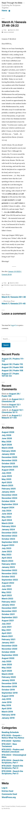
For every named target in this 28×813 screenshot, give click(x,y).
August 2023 (8, 545)
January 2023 (8, 567)
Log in (4, 788)
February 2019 (8, 715)
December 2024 (9, 495)
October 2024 (8, 501)
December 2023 (9, 532)
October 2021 (8, 614)
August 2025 (8, 470)
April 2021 (7, 633)
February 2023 (9, 564)
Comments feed (9, 794)
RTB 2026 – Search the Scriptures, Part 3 (12, 772)
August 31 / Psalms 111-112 (13, 360)
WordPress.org (9, 797)
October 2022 (8, 576)
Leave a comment (9, 32)
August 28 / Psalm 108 (12, 370)
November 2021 (9, 611)
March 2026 (7, 448)
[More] (9, 11)
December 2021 (9, 608)
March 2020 (7, 674)
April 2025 (7, 482)
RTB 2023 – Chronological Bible (14, 756)
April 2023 (7, 558)
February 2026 (9, 451)
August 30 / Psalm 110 (12, 364)
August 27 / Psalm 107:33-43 (10, 374)
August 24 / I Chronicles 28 (13, 400)
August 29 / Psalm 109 (12, 367)
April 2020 (7, 671)
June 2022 (7, 589)
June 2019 (7, 702)
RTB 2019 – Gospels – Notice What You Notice (13, 736)
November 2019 (9, 686)
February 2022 (9, 602)
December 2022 (9, 570)
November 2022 (9, 573)
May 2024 (6, 517)
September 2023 (10, 542)
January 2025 (8, 492)
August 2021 (8, 620)
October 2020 (8, 652)
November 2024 (9, 498)
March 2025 (7, 485)
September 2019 (10, 693)
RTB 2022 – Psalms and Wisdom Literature (13, 750)
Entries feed (7, 791)
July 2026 (6, 435)
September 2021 (10, 617)
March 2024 (7, 523)
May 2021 (6, 630)
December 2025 (9, 457)
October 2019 (8, 689)
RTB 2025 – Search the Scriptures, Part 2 (12, 767)
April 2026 (7, 444)
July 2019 (6, 699)
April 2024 (7, 520)
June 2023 (7, 551)
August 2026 (8, 432)
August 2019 (8, 696)
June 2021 (7, 627)
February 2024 (9, 526)
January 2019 (8, 718)
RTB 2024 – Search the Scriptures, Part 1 (12, 761)
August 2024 (8, 507)
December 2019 (9, 683)
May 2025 (6, 479)
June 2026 (7, 438)
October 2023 (8, 539)
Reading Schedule (10, 732)
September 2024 (10, 504)
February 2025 (9, 488)
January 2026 (8, 454)
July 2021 (6, 624)
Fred (5, 30)
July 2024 (6, 510)
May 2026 (6, 441)
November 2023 (9, 536)
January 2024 (8, 529)
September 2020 (10, 655)
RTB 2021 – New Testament (9, 745)
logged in (14, 325)
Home (4, 10)
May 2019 (6, 705)
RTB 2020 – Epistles (11, 741)
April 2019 (7, 708)
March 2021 (7, 636)
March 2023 (7, 561)
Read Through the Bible (12, 3)
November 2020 (9, 649)
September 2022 (10, 580)
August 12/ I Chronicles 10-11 (11, 405)
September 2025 (10, 466)
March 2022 (7, 598)
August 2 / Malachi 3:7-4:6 (12, 416)
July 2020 (6, 661)
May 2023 (6, 554)
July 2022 (6, 586)
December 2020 (9, 645)
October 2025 (8, 463)
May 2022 (6, 592)
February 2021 (8, 639)
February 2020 (9, 677)
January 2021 (8, 642)
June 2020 (7, 664)
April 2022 (7, 595)
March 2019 (7, 711)
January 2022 (8, 605)
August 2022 (8, 583)
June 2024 (7, 514)
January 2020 (8, 680)
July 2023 (6, 548)
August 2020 (8, 658)
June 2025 (7, 476)
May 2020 (6, 667)
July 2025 (6, 473)
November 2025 (9, 460)
